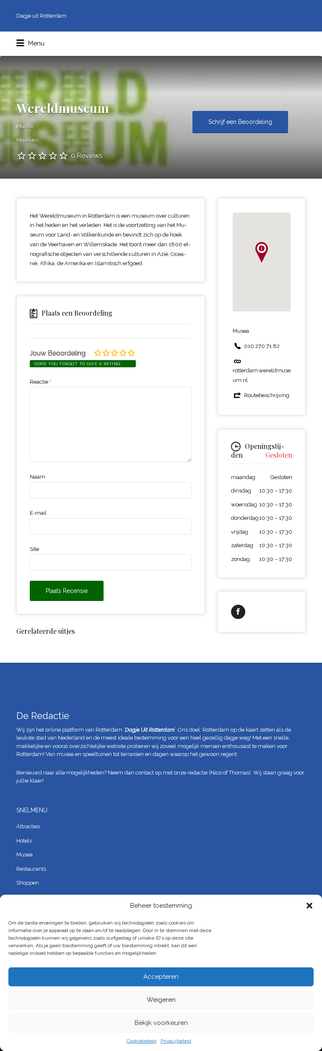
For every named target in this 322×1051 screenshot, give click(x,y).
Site (34, 549)
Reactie (40, 382)
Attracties (28, 826)
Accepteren (161, 976)
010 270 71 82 (262, 346)
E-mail (38, 513)
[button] (309, 905)
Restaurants (31, 869)
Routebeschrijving (266, 395)
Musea (24, 854)
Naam (37, 477)
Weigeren (161, 1000)
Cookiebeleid (141, 1041)
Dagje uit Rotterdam (41, 16)
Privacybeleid (176, 1041)
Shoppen (27, 883)
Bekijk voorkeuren (161, 1023)
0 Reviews (87, 156)
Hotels (24, 841)
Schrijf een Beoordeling (240, 122)
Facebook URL (238, 612)
